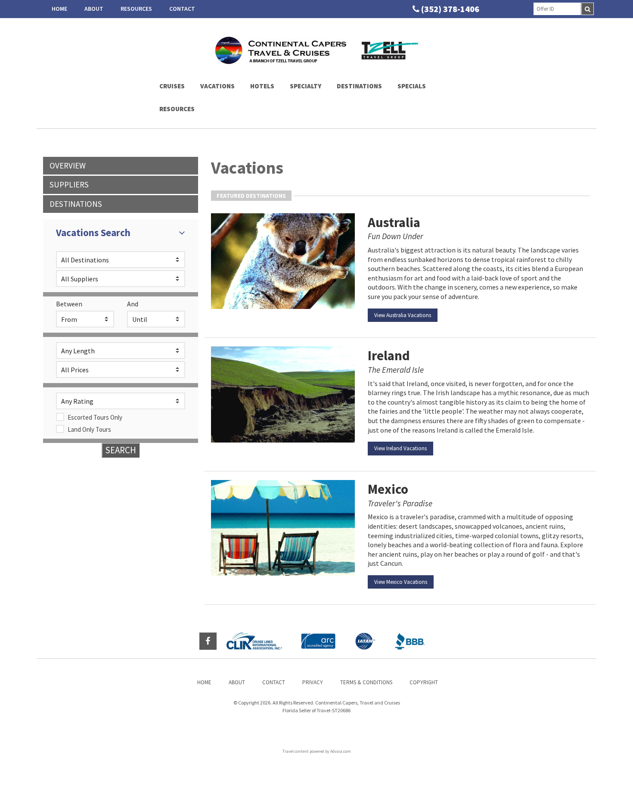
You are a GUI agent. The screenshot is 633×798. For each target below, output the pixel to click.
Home (59, 8)
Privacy (312, 682)
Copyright (424, 682)
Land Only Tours (89, 429)
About (93, 8)
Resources (136, 8)
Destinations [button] (359, 86)
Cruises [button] (172, 86)
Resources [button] (177, 109)
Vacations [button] (217, 86)
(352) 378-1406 (450, 8)
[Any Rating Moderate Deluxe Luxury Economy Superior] (120, 401)
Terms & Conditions (366, 682)
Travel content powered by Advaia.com (316, 751)
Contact (182, 8)
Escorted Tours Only (95, 417)
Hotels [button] (262, 86)
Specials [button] (411, 86)
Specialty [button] (305, 86)
